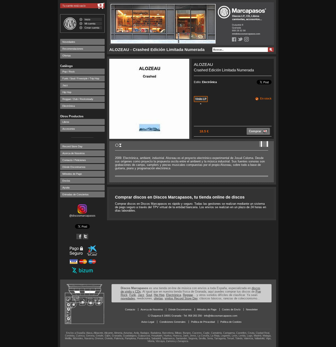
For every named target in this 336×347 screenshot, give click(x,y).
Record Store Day (72, 146)
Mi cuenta (90, 23)
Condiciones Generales (173, 321)
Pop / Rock (68, 71)
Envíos (66, 180)
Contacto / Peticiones (74, 160)
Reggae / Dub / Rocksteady (77, 99)
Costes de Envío (231, 309)
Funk (132, 295)
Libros (65, 122)
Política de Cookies (231, 321)
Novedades (68, 41)
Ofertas (66, 55)
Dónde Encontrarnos (73, 167)
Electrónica (68, 106)
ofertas (158, 298)
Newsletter (252, 309)
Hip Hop (66, 92)
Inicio (87, 19)
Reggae (188, 295)
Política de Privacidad (203, 321)
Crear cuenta (92, 27)
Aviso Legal (147, 321)
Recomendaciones (72, 48)
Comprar (255, 131)
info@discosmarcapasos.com (220, 315)
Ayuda (65, 187)
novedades (128, 298)
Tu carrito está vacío (73, 5)
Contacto (130, 309)
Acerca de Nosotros (73, 153)
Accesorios (68, 128)
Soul (149, 295)
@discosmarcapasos (82, 215)
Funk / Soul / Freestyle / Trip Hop (80, 78)
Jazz (65, 85)
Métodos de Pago (72, 173)
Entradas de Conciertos (75, 194)
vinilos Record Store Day (181, 298)
